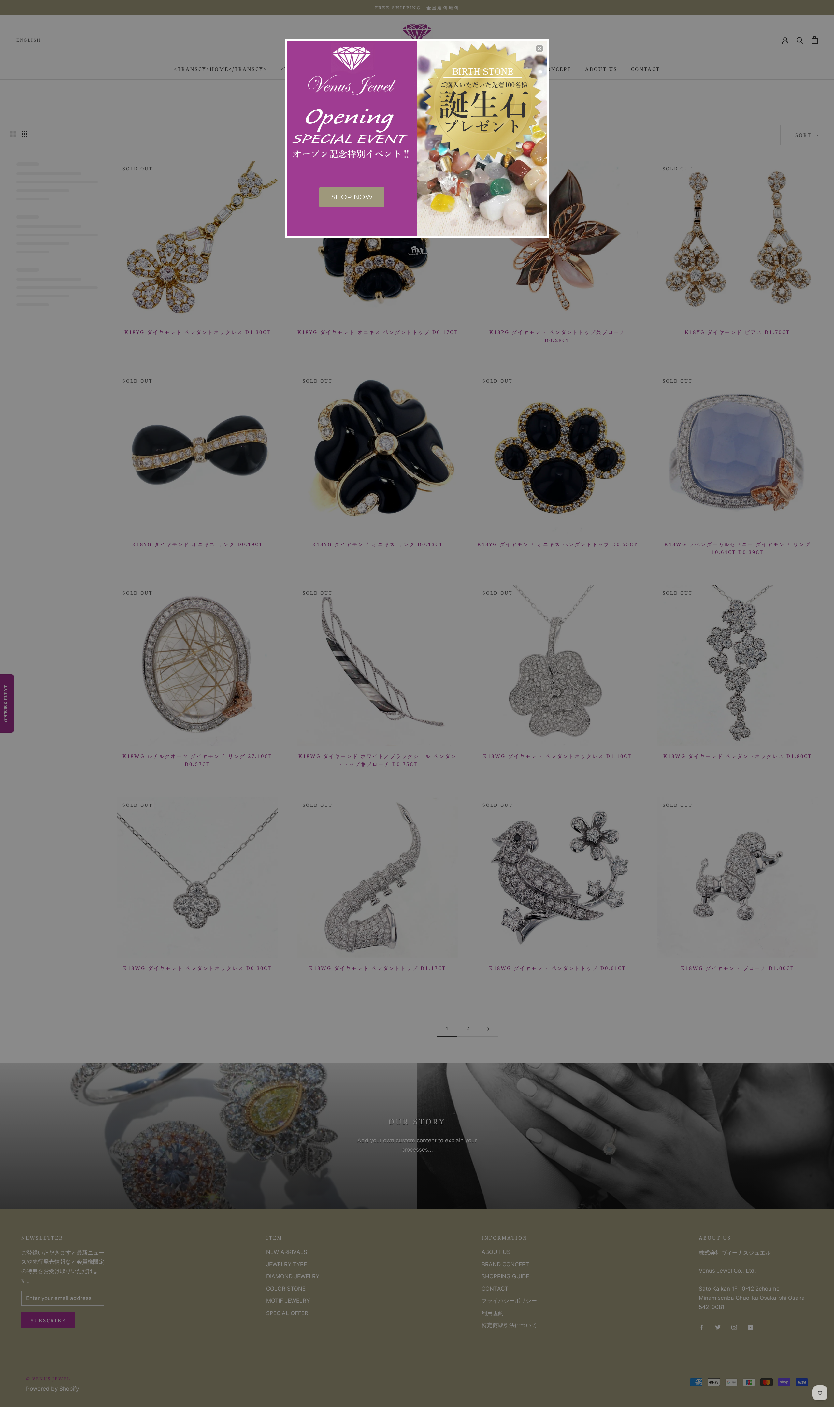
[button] (539, 48)
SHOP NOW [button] (352, 197)
